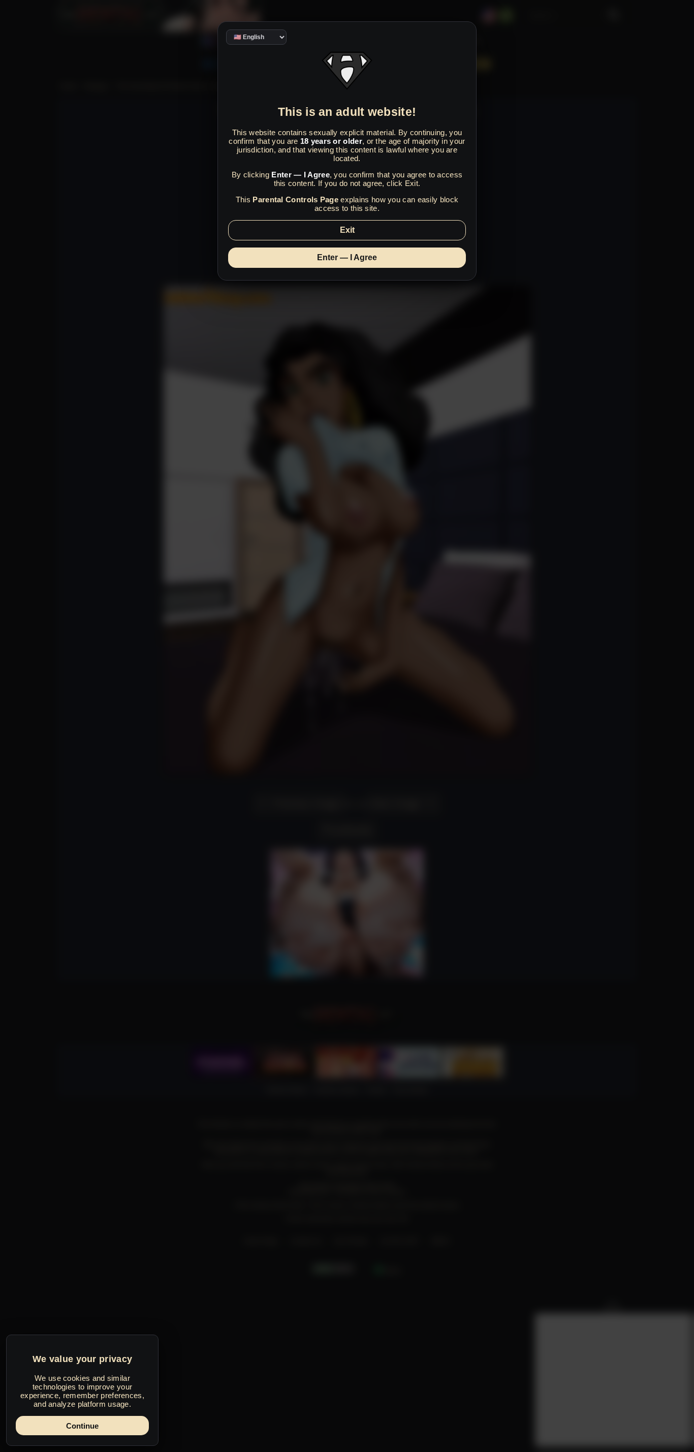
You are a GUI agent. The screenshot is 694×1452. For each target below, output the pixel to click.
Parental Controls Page (295, 199)
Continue (82, 1426)
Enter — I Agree (347, 257)
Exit (347, 230)
